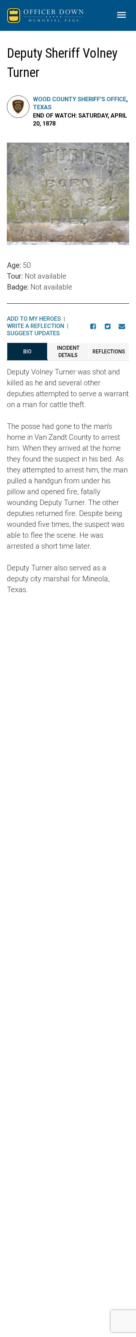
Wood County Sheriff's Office (79, 99)
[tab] (27, 351)
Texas (42, 107)
